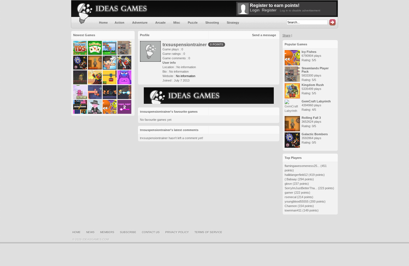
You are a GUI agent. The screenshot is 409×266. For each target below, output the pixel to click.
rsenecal (290, 197)
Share (286, 35)
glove (288, 183)
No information (185, 76)
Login (255, 10)
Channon (291, 206)
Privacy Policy (177, 232)
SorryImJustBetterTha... (301, 188)
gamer (289, 192)
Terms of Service (208, 232)
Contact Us (151, 232)
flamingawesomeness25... (302, 166)
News (90, 232)
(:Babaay (291, 179)
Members (107, 232)
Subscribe (128, 232)
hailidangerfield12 (296, 174)
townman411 (293, 210)
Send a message (264, 35)
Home (76, 232)
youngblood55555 (297, 201)
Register (269, 10)
